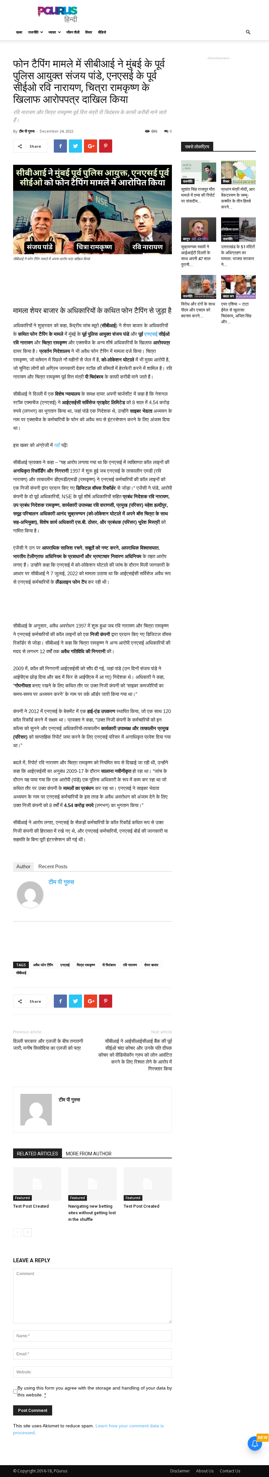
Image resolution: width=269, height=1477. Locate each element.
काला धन (228, 296)
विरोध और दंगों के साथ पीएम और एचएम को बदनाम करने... (198, 310)
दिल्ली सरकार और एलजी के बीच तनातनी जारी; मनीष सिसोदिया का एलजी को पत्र (48, 1044)
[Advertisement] (179, 14)
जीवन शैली (72, 32)
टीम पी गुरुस (26, 131)
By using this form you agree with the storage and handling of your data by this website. (94, 1391)
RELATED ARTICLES (37, 1153)
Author (23, 866)
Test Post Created (31, 1206)
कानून (186, 238)
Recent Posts (53, 866)
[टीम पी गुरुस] (30, 894)
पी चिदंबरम (109, 964)
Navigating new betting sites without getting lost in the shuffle (92, 1213)
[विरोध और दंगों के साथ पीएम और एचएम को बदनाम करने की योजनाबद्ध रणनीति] (198, 287)
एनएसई (150, 334)
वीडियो (102, 32)
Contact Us (230, 1471)
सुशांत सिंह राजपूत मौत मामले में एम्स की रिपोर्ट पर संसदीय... (198, 195)
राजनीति (33, 32)
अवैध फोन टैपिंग (43, 964)
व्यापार (52, 32)
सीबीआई (21, 972)
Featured (22, 1197)
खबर (19, 32)
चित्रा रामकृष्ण (86, 964)
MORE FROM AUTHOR (89, 1153)
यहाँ (57, 445)
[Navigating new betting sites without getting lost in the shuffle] (92, 1183)
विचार (88, 32)
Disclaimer (180, 1471)
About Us (205, 1471)
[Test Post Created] (37, 1183)
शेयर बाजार (151, 964)
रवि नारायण (130, 964)
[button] (248, 32)
